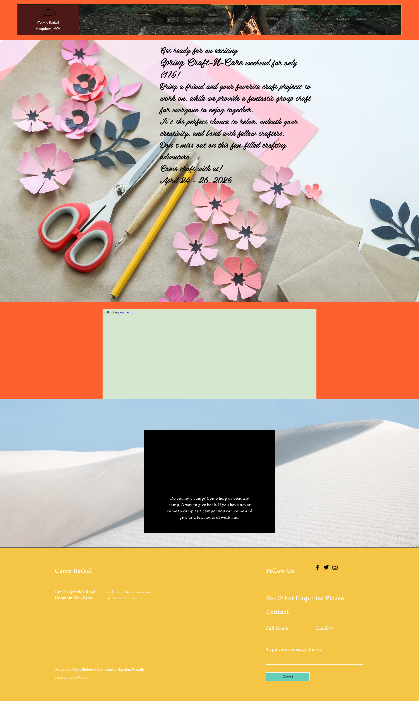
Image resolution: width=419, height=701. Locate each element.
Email (322, 628)
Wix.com (84, 677)
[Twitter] (326, 567)
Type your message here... (294, 649)
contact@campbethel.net (132, 592)
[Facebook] (317, 567)
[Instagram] (334, 567)
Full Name (277, 628)
